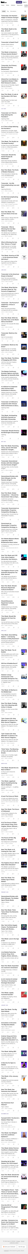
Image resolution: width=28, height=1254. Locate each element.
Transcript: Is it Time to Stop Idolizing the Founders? (8, 115)
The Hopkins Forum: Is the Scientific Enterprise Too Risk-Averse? (9, 572)
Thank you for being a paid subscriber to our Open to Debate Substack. (10, 1226)
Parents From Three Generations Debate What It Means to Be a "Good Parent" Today (10, 452)
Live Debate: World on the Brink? (9, 345)
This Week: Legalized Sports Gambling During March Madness (9, 783)
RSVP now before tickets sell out (9, 958)
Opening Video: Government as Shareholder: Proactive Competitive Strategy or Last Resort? (9, 514)
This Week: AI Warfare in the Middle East (9, 691)
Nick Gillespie (11, 205)
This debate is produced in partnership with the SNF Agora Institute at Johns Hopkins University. (9, 867)
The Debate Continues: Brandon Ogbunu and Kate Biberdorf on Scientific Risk (10, 373)
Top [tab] (8, 11)
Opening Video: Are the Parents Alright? (9, 467)
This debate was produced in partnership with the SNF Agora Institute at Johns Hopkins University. (9, 1196)
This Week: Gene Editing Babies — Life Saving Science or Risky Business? (10, 636)
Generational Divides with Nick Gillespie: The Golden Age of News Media (10, 898)
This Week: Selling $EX (8, 1051)
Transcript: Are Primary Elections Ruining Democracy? (9, 67)
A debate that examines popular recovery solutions (9, 1080)
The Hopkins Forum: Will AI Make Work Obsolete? (10, 863)
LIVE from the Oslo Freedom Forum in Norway (8, 362)
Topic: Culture (5, 1107)
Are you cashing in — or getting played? (9, 787)
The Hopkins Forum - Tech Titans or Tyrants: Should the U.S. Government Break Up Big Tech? (10, 1192)
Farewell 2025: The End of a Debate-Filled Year (10, 1119)
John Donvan (9, 547)
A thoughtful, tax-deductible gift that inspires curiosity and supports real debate (9, 1211)
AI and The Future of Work (9, 796)
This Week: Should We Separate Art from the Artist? (8, 618)
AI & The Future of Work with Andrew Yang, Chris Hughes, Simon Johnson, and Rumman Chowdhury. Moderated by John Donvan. (9, 824)
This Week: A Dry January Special (9, 1077)
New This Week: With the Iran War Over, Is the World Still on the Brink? (10, 319)
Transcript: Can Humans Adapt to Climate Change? (10, 16)
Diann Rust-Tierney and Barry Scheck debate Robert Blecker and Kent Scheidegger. (9, 161)
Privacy (18, 1241)
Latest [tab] (3, 11)
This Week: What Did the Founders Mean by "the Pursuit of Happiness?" (9, 289)
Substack (6, 1250)
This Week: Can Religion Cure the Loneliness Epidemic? (9, 1134)
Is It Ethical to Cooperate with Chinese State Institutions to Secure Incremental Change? (9, 388)
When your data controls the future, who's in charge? (8, 1014)
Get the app (22, 1246)
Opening (3, 434)
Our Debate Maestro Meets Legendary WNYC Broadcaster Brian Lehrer (10, 540)
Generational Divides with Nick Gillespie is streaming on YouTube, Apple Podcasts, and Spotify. (9, 201)
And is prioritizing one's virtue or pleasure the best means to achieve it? (10, 294)
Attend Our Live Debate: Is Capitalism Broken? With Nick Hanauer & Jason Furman (9, 81)
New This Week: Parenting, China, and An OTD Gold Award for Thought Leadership (10, 448)
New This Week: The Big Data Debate (9, 1010)
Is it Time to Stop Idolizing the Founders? (9, 127)
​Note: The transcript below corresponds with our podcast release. (9, 278)
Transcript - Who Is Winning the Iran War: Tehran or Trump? (8, 229)
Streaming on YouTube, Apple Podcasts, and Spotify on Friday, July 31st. (9, 131)
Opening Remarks (6, 189)
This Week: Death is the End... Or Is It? (9, 30)
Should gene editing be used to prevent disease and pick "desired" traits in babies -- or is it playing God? (10, 641)
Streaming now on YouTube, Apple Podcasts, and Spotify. (8, 246)
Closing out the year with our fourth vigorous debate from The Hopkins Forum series (10, 1181)
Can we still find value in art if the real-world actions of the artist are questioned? (10, 622)
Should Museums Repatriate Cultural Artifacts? (7, 603)
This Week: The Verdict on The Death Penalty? (9, 142)
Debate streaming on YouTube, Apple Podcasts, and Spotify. (9, 393)
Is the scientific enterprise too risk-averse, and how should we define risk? (9, 378)
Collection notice (14, 1243)
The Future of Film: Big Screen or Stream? (8, 838)
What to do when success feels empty (9, 710)
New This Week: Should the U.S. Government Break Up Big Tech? (10, 1176)
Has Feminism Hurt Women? (7, 1103)
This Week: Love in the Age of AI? (10, 939)
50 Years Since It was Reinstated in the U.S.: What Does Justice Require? (9, 146)
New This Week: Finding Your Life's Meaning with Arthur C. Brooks (9, 705)
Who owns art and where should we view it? (10, 592)
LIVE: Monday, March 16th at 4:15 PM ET (9, 829)
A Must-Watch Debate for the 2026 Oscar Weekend (9, 814)
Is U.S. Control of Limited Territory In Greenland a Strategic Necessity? (9, 981)
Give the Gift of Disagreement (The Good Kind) (9, 1207)
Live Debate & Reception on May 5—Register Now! (10, 681)
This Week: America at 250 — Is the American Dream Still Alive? (10, 257)
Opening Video (5, 119)
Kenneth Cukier (11, 1030)
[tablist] (9, 11)
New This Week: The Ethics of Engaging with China (10, 359)
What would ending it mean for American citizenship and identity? (9, 422)
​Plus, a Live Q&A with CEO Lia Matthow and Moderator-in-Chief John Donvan (10, 1067)
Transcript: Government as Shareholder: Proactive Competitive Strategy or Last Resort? (10, 510)
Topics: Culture (5, 902)
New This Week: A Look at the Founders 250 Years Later (9, 96)
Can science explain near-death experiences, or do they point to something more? (9, 33)
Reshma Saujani (9, 485)
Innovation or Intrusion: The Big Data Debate (9, 1023)
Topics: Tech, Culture (6, 931)
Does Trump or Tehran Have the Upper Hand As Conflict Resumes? (9, 218)
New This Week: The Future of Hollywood (10, 810)
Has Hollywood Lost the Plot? (9, 841)
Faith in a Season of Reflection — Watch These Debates (10, 1139)
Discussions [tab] (13, 11)
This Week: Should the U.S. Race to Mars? (10, 768)
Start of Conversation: (7, 337)
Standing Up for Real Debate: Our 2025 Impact (9, 1162)
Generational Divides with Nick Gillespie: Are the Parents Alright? (9, 478)
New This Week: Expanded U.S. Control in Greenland (10, 966)
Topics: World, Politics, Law (8, 985)
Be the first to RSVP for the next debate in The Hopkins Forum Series (9, 740)
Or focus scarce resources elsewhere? (8, 772)
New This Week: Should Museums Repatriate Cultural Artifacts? (9, 587)
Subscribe (19, 2)
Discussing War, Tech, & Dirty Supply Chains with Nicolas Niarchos (9, 916)
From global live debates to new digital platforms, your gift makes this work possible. (10, 1166)
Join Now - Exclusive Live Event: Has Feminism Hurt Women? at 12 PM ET (9, 1222)
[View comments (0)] (8, 25)
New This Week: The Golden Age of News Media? (7, 879)
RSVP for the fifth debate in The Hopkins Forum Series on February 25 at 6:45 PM (9, 1042)
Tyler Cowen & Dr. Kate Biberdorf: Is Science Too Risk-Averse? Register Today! (9, 720)
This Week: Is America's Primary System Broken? (9, 53)
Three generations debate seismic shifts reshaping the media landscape (10, 884)
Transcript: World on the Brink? (9, 334)
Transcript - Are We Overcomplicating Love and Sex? (10, 185)
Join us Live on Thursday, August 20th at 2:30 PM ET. (10, 85)
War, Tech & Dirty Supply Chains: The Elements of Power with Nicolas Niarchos (9, 927)
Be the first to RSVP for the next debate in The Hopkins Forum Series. (9, 725)
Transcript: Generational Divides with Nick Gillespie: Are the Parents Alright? (10, 463)
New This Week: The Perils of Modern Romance (10, 171)
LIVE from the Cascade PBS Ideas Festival (10, 324)
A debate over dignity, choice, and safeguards (9, 997)
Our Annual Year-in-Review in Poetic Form (9, 1122)
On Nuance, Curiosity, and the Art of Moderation (10, 545)
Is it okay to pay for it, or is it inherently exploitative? (9, 1054)
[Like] (2, 25)
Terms (22, 1241)
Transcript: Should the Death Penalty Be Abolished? (8, 156)
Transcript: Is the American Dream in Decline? (10, 275)
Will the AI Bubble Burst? (9, 663)
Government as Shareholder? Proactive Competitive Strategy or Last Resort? (9, 525)
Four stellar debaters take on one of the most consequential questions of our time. (10, 854)
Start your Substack (10, 1246)
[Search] (25, 11)
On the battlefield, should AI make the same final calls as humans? (8, 694)
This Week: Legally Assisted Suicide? (7, 993)
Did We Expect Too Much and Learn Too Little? (9, 100)
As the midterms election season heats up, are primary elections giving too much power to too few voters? (10, 56)
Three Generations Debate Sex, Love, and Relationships (9, 174)
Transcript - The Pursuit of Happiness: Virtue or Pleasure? (10, 304)
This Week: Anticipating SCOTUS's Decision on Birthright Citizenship (9, 417)
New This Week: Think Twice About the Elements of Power (9, 912)
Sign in (24, 2)
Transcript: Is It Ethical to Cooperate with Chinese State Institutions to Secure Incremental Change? (10, 404)
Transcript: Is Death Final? (9, 42)
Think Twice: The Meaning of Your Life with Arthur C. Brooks (9, 751)
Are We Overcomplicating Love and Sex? (9, 198)
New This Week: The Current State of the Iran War (9, 213)
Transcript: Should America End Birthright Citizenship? (10, 431)
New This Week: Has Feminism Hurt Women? (9, 1090)
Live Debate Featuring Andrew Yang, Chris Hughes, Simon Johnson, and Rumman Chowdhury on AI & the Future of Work (9, 954)
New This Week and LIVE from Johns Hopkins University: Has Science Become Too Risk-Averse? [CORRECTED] (9, 557)
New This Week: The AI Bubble (8, 651)
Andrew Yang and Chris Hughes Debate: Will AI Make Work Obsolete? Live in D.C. (10, 1038)
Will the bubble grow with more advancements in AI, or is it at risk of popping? (9, 654)
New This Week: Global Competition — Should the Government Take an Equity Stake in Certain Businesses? (10, 495)
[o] (24, 798)
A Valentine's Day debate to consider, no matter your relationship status (8, 943)
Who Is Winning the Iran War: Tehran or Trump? (9, 243)
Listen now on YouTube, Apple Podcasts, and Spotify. (9, 755)
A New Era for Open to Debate (8, 1064)
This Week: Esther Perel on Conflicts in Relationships (10, 1149)
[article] (14, 20)
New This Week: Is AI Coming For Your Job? (8, 850)
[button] (2, 5)
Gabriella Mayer (11, 1127)
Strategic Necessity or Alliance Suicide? (9, 970)
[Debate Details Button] (7, 44)
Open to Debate (9, 23)
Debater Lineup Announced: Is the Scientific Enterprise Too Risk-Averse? (9, 677)
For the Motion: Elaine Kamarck (9, 71)
